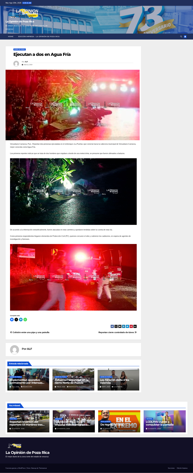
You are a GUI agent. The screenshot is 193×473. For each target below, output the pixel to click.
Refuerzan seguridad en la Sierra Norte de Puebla (71, 381)
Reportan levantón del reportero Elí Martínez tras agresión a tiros (25, 424)
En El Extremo (105, 421)
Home (10, 36)
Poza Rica (13, 418)
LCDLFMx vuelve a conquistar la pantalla (160, 423)
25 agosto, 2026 (18, 428)
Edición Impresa (182, 468)
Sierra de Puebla (19, 49)
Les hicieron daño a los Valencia (114, 381)
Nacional (149, 418)
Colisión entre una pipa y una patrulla (30, 332)
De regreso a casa (111, 424)
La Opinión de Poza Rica (20, 21)
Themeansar (43, 468)
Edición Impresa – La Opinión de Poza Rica (39, 36)
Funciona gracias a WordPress (16, 468)
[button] (181, 36)
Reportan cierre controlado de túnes (117, 332)
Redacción (27, 387)
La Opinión (118, 387)
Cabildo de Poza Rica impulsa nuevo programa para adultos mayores (71, 424)
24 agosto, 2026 (63, 428)
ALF (26, 62)
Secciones (171, 468)
